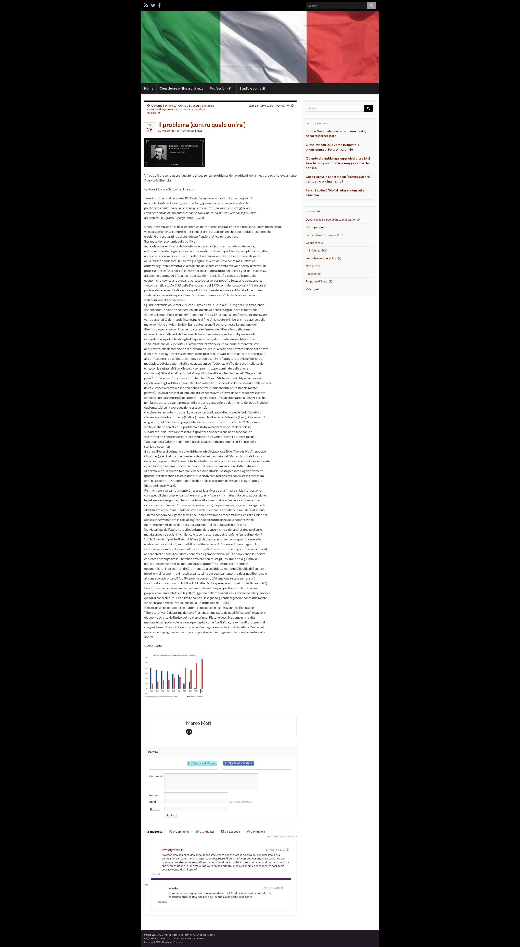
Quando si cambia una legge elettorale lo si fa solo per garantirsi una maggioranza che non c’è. (338, 162)
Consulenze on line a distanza (182, 88)
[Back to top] (511, 938)
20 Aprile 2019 (272, 888)
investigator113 (173, 850)
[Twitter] (153, 5)
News (199, 130)
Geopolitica (313, 242)
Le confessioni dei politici (321, 258)
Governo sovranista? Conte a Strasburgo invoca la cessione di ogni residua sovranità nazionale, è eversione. (180, 109)
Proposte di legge (317, 281)
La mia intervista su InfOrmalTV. (269, 105)
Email (152, 801)
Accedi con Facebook (238, 763)
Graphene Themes (172, 942)
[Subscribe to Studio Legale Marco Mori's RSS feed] (146, 5)
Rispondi (156, 874)
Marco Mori (169, 130)
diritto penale (314, 227)
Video (309, 289)
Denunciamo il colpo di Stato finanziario (330, 219)
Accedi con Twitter (202, 763)
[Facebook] (159, 5)
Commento (156, 776)
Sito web (154, 809)
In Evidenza (187, 130)
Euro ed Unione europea (321, 235)
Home (148, 88)
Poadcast (312, 273)
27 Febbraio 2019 (275, 849)
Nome (153, 795)
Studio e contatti (252, 88)
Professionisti (221, 88)
